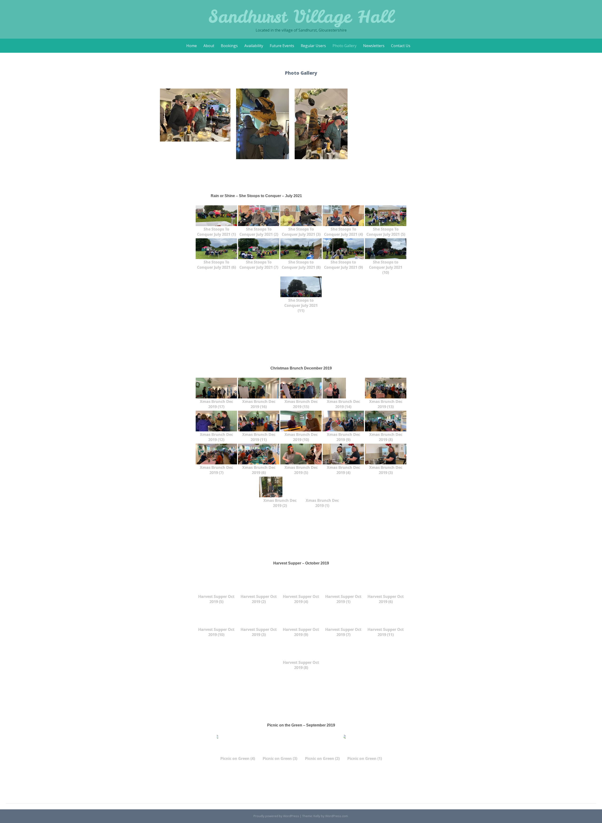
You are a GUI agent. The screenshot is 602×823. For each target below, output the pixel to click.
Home (191, 45)
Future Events (282, 45)
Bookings (229, 45)
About (208, 45)
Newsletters (373, 45)
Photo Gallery (344, 45)
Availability (253, 45)
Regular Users (313, 45)
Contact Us (400, 45)
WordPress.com (336, 816)
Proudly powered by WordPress (276, 816)
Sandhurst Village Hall (301, 16)
